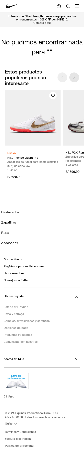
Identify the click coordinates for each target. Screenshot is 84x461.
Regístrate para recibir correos (24, 266)
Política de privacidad (19, 445)
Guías (9, 423)
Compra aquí (42, 22)
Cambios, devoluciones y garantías (27, 320)
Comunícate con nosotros (21, 341)
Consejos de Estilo (16, 280)
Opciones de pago (16, 327)
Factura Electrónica (18, 438)
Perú (11, 396)
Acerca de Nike (14, 358)
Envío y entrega (14, 313)
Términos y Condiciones (20, 431)
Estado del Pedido (16, 306)
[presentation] (74, 77)
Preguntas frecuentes (18, 334)
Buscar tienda (13, 259)
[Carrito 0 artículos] (59, 6)
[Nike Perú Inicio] (12, 6)
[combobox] (68, 6)
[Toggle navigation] (77, 6)
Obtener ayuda (14, 296)
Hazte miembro (14, 273)
